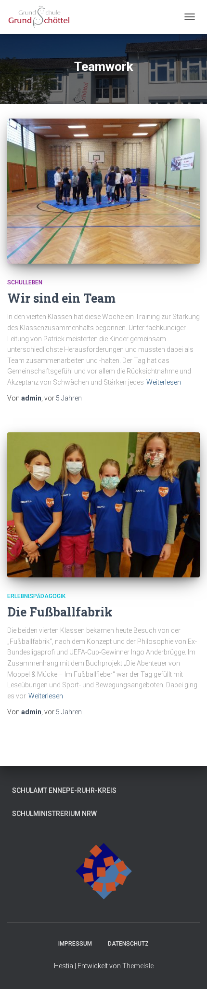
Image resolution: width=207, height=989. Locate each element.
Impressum (75, 943)
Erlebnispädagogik (36, 596)
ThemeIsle (138, 966)
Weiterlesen (163, 382)
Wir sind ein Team (61, 298)
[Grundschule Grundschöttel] (42, 17)
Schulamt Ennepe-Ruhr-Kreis (64, 790)
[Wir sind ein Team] (103, 191)
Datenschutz (128, 943)
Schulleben (24, 282)
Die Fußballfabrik (60, 612)
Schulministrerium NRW (54, 813)
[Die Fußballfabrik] (103, 504)
